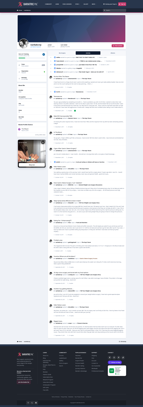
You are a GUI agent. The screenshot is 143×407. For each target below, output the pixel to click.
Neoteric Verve (72, 118)
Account (94, 360)
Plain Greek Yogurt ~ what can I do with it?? (91, 72)
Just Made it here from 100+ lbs (88, 64)
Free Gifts (45, 390)
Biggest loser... (58, 321)
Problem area (58, 240)
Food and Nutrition (81, 222)
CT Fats (70, 134)
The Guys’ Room (86, 78)
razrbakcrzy (58, 78)
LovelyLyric (71, 274)
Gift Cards (46, 387)
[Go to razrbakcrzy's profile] (50, 77)
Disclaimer (70, 397)
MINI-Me (70, 185)
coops (70, 323)
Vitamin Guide (47, 374)
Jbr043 (58, 162)
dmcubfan (71, 168)
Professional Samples (98, 371)
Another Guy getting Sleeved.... (64, 289)
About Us (45, 355)
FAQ (44, 369)
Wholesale (94, 368)
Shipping (94, 355)
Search (61, 366)
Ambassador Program (49, 385)
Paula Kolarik (60, 61)
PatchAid (77, 355)
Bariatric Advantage (81, 371)
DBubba (58, 68)
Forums (61, 355)
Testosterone (79, 92)
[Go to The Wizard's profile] (19, 129)
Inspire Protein (79, 360)
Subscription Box (48, 377)
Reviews (45, 372)
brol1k (58, 92)
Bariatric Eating (79, 366)
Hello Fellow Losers (60, 167)
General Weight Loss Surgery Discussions (90, 185)
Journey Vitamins (80, 368)
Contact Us (95, 363)
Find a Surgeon (63, 363)
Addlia (58, 57)
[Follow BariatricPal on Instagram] (114, 357)
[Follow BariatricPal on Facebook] (109, 357)
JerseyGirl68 (59, 64)
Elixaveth (70, 203)
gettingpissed (72, 242)
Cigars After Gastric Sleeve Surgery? (65, 148)
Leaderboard (62, 358)
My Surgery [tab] (62, 53)
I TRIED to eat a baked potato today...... (91, 61)
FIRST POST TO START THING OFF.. (85, 57)
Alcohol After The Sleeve (61, 76)
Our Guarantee (96, 366)
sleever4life (71, 291)
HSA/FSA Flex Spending (47, 361)
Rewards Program (48, 379)
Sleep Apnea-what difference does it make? (67, 201)
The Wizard (25, 129)
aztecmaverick (72, 78)
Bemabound (71, 98)
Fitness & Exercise (82, 323)
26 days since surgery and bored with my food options (71, 272)
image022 (79, 68)
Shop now (32, 165)
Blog (44, 358)
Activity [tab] (88, 53)
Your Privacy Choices (79, 397)
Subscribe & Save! (48, 382)
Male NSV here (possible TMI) (63, 116)
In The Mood (58, 132)
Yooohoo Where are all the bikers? (64, 256)
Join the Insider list (23, 382)
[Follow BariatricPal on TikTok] (123, 357)
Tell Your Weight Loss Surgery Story (89, 203)
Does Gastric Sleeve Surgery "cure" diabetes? (68, 183)
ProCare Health (79, 363)
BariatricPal (78, 358)
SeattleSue (71, 258)
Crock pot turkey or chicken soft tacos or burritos (90, 162)
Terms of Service (56, 397)
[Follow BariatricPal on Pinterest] (118, 357)
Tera (69, 222)
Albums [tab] (113, 53)
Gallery (61, 360)
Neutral (24, 72)
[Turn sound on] (43, 142)
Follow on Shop (115, 362)
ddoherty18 (59, 72)
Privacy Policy (64, 397)
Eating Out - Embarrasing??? (62, 220)
